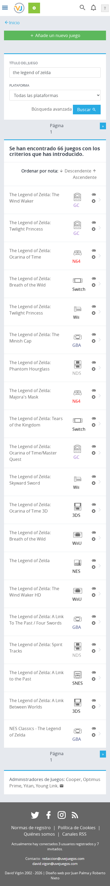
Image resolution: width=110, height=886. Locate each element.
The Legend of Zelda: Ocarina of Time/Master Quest (33, 453)
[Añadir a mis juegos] (94, 195)
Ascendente (85, 177)
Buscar (84, 109)
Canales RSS (74, 834)
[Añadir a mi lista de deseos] (94, 201)
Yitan (28, 786)
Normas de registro (31, 828)
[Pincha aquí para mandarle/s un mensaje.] (62, 786)
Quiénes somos (39, 834)
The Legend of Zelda (29, 560)
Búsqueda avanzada (52, 109)
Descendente (77, 171)
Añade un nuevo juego (57, 35)
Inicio (14, 23)
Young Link (46, 786)
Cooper (73, 779)
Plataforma (19, 85)
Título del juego (23, 63)
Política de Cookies (77, 828)
